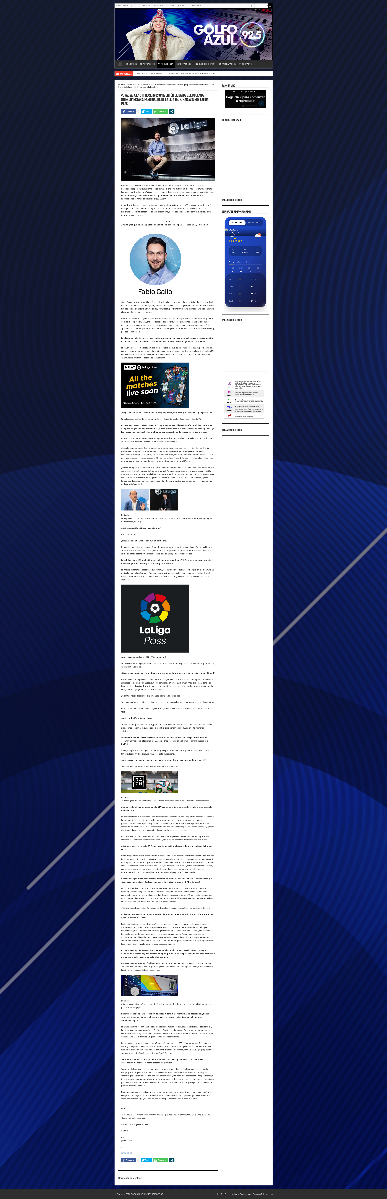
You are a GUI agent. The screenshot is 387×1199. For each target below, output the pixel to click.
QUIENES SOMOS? (207, 64)
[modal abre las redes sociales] (171, 111)
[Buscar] (270, 5)
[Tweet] (146, 111)
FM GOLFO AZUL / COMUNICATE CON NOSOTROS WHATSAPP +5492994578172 (170, 6)
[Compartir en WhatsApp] (160, 111)
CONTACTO (247, 64)
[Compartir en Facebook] (128, 111)
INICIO (120, 63)
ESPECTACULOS (184, 64)
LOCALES (132, 64)
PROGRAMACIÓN (228, 64)
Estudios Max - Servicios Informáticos (256, 1194)
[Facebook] (252, 6)
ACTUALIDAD (149, 64)
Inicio (122, 85)
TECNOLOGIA (167, 64)
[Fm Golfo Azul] (194, 34)
